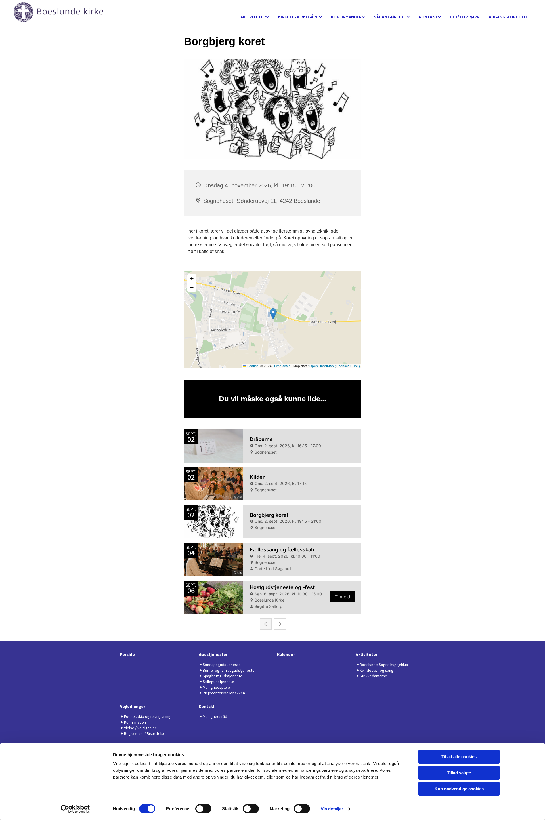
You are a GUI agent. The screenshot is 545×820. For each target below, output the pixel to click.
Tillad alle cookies (459, 756)
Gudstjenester (213, 654)
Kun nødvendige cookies (459, 788)
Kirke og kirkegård (298, 17)
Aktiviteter (253, 17)
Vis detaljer (332, 808)
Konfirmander (346, 17)
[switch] (203, 808)
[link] (255, 17)
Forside (127, 654)
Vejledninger (132, 706)
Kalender (286, 654)
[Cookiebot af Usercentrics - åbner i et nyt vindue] (75, 809)
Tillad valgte (459, 772)
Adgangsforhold (508, 17)
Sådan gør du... (390, 17)
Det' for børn (465, 17)
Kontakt (428, 17)
